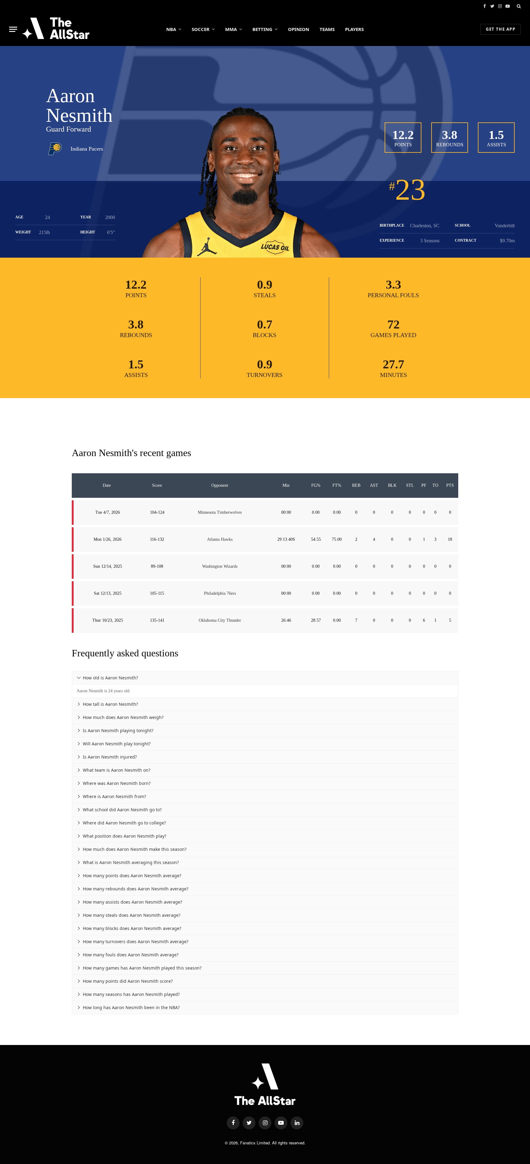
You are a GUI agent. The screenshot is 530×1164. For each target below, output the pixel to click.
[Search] (518, 6)
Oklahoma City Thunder (220, 620)
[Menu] (13, 29)
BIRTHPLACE (392, 225)
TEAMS (327, 29)
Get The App (500, 29)
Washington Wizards (219, 566)
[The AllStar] (56, 29)
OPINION (298, 29)
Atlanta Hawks (219, 539)
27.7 (393, 364)
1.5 (496, 135)
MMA (231, 29)
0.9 (264, 284)
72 (393, 324)
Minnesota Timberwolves (220, 512)
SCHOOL (462, 225)
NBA (171, 29)
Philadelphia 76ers (220, 593)
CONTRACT (465, 240)
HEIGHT (87, 232)
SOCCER (200, 29)
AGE (19, 217)
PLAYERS (354, 29)
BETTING (262, 29)
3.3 (393, 284)
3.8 (449, 135)
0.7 (264, 324)
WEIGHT (23, 232)
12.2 (403, 135)
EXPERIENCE (392, 240)
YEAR (85, 217)
